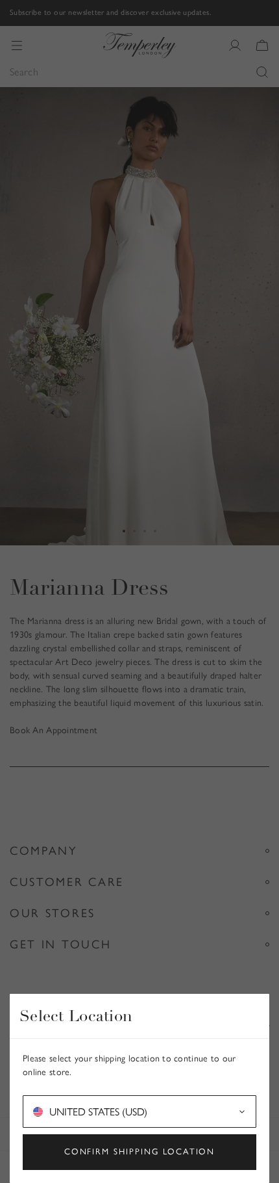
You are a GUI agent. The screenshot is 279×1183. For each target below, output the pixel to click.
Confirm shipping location (139, 1151)
